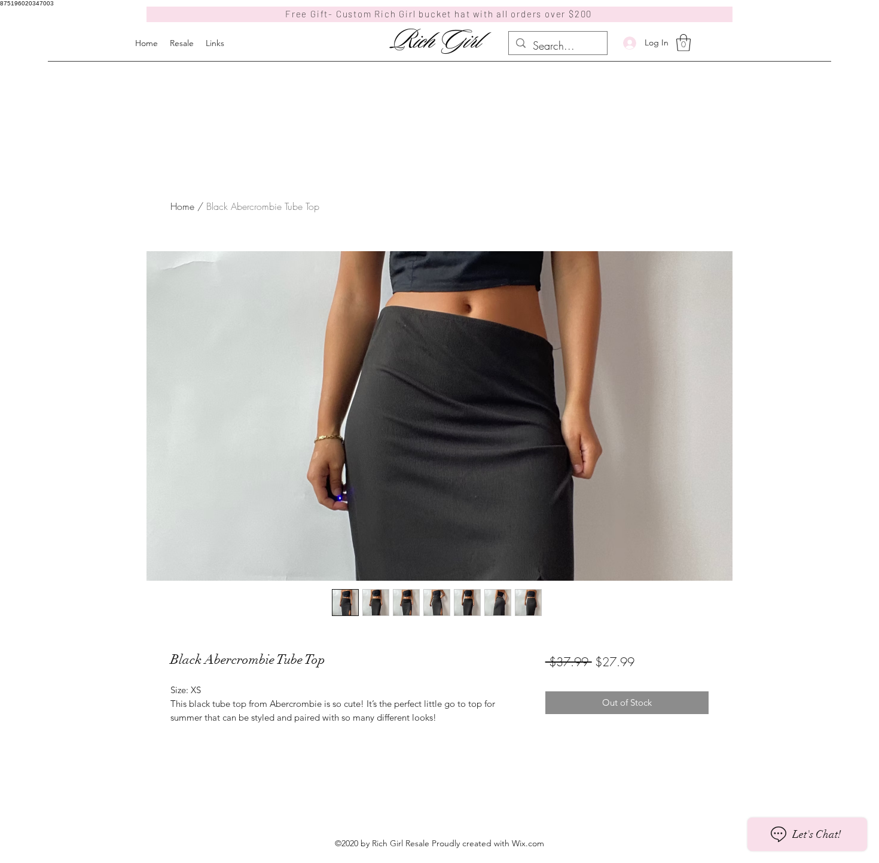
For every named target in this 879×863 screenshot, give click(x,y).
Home (182, 206)
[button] (683, 42)
